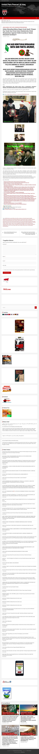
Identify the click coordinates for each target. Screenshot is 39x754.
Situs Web (4, 265)
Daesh (26, 219)
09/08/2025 (22, 742)
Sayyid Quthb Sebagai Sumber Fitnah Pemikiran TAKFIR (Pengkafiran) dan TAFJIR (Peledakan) (19, 199)
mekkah (6, 223)
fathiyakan (33, 219)
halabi (19, 220)
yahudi (24, 225)
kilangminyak (22, 222)
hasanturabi (5, 221)
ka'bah (34, 221)
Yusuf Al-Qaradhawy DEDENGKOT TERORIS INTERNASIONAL (14, 192)
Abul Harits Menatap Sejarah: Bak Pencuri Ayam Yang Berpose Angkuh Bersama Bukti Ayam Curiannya (19, 569)
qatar (7, 224)
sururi (10, 225)
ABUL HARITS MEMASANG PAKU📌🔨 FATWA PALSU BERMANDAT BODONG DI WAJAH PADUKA (18, 491)
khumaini (16, 222)
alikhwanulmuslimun (15, 218)
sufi (8, 225)
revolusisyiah (17, 224)
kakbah (4, 222)
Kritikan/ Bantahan (23, 27)
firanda (4, 220)
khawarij (6, 222)
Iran (21, 221)
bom (19, 219)
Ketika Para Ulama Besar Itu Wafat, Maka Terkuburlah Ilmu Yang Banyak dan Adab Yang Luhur (17, 525)
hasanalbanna (30, 220)
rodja (20, 224)
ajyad (11, 218)
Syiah (14, 225)
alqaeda (27, 218)
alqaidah (30, 218)
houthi (8, 221)
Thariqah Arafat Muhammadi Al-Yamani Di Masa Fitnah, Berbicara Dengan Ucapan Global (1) (17, 512)
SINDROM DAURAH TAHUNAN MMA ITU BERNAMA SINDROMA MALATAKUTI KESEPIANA (17, 521)
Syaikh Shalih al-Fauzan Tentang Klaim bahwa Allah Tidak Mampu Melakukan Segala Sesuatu (17, 613)
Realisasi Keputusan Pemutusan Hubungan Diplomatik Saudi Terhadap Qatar (16, 182)
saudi (26, 224)
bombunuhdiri (23, 219)
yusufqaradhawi (30, 225)
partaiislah (22, 223)
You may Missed (6, 703)
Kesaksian (17, 27)
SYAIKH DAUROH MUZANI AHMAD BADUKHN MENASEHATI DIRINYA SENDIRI (15, 551)
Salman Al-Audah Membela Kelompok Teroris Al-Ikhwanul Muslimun (15, 204)
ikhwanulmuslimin (16, 221)
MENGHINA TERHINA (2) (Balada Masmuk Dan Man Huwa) (12, 601)
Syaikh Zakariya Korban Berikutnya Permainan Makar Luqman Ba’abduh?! (14, 477)
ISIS (24, 221)
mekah (4, 223)
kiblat (19, 222)
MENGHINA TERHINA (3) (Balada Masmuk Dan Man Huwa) (12, 598)
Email (4, 260)
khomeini (9, 222)
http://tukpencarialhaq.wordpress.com (20, 209)
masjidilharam (30, 222)
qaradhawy (4, 224)
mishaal (9, 223)
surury (12, 225)
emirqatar (29, 219)
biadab (17, 219)
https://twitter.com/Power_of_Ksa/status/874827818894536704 (18, 94)
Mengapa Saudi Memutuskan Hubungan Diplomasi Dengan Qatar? (15, 181)
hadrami (16, 220)
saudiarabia (29, 224)
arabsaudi (14, 219)
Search (36, 307)
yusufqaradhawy (5, 226)
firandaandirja (7, 220)
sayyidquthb (33, 224)
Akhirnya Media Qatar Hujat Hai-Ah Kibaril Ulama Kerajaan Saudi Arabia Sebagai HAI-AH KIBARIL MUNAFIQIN (28, 233)
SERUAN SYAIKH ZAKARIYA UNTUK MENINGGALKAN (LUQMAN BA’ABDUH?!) (15, 474)
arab (12, 219)
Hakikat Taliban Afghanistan (7, 621)
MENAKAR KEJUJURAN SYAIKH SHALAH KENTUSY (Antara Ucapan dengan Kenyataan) (16, 590)
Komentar (5, 244)
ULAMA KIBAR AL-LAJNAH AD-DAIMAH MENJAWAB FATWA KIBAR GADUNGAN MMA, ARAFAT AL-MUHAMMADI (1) (28, 738)
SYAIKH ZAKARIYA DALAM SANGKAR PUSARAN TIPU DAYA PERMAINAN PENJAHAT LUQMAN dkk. (18, 470)
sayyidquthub (5, 225)
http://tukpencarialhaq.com (8, 209)
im (19, 221)
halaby (21, 220)
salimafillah (23, 224)
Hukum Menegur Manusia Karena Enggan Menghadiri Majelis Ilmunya (13, 647)
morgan (12, 223)
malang (26, 222)
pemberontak (27, 223)
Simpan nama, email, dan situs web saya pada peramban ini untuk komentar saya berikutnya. (19, 269)
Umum (16, 734)
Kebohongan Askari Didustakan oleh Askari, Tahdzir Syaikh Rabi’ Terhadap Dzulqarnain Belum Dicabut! (19, 650)
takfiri (16, 225)
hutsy (12, 221)
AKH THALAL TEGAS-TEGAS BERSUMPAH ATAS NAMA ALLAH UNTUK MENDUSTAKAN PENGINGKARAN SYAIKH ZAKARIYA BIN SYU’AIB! (28, 719)
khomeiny (13, 222)
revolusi (13, 224)
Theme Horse (28, 750)
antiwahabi (9, 219)
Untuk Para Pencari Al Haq (14, 4)
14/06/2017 (5, 36)
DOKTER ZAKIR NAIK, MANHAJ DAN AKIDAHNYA (10, 562)
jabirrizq (31, 221)
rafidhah (10, 224)
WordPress (23, 752)
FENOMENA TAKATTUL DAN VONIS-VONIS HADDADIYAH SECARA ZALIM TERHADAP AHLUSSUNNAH (19, 566)
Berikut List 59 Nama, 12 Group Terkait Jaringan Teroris (13, 183)
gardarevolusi (12, 220)
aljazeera (20, 218)
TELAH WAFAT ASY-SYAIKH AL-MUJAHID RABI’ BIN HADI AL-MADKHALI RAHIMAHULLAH (17, 533)
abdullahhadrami (7, 218)
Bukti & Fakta (12, 27)
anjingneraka (5, 219)
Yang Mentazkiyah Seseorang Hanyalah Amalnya (10, 586)
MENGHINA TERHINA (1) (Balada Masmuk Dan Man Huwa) (12, 605)
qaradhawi (31, 223)
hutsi (10, 221)
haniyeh (26, 220)
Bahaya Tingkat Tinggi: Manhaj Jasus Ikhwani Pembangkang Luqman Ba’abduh (15, 633)
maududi (34, 222)
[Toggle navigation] (3, 18)
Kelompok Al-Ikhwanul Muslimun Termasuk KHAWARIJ (13, 203)
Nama (4, 256)
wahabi (21, 225)
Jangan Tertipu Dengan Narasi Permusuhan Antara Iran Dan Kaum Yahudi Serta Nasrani (16, 554)
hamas (23, 220)
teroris (19, 225)
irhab (23, 221)
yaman (26, 225)
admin (8, 36)
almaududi (24, 218)
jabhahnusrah (27, 221)
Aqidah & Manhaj (6, 27)
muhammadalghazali (17, 223)
